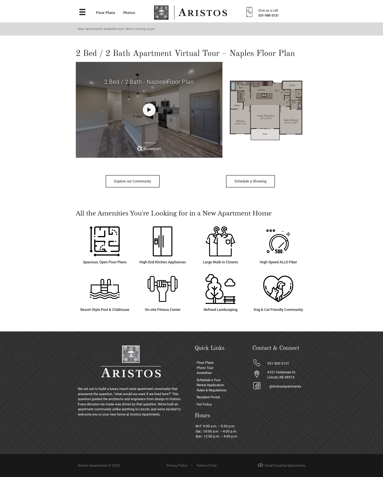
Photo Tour (205, 368)
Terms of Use (206, 465)
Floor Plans (105, 13)
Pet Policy (204, 404)
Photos (129, 13)
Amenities (204, 373)
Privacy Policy (176, 465)
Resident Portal (208, 397)
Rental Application (210, 385)
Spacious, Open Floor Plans (104, 262)
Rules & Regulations (211, 390)
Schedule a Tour (209, 380)
